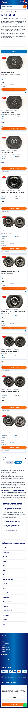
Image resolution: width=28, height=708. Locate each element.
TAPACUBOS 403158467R (7, 72)
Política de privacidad (6, 664)
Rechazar (14, 697)
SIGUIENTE (18, 462)
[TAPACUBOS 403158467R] (14, 62)
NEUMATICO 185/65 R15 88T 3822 (10, 232)
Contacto (3, 645)
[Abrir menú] (26, 2)
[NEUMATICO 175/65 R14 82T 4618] (14, 420)
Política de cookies (5, 662)
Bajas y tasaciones (5, 639)
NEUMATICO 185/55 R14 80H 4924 (10, 272)
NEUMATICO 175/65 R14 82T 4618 (10, 431)
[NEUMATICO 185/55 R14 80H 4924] (14, 261)
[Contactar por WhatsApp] (25, 705)
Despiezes (3, 651)
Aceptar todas (14, 704)
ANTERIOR (9, 462)
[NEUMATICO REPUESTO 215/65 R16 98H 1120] (14, 301)
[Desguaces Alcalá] (5, 2)
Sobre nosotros (5, 647)
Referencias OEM (5, 643)
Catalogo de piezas (5, 649)
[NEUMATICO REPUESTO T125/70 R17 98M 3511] (14, 182)
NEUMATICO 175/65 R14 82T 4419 (10, 391)
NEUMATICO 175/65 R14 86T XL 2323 (10, 351)
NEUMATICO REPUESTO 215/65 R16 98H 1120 (13, 311)
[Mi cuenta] (20, 2)
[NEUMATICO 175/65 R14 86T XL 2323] (14, 341)
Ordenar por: (5, 44)
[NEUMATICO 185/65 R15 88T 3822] (14, 221)
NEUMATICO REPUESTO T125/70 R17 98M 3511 (13, 192)
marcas (2, 641)
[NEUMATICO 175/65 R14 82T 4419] (14, 381)
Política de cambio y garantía (8, 659)
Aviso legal (3, 658)
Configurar (14, 700)
